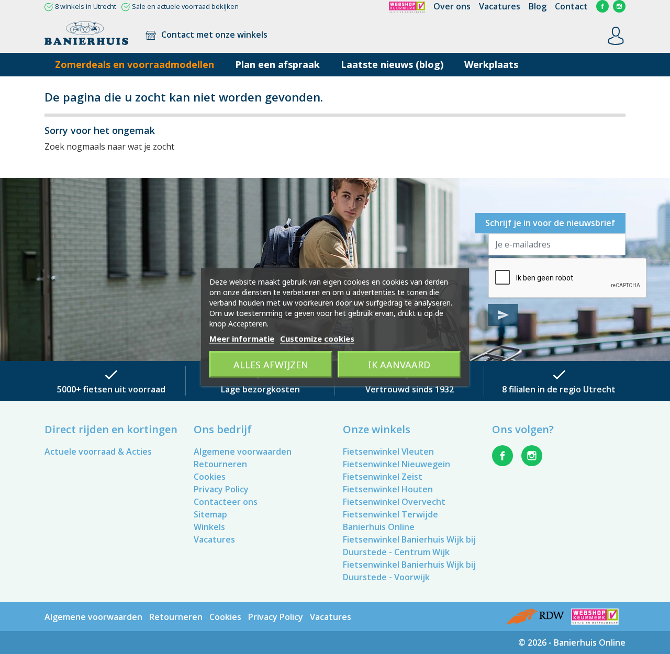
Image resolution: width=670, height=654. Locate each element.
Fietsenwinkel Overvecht (394, 502)
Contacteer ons (226, 502)
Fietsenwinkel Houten (388, 489)
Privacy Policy (221, 489)
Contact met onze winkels (213, 34)
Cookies (210, 476)
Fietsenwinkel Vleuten (388, 451)
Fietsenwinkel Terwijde (390, 514)
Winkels (209, 527)
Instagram (619, 6)
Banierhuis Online (379, 527)
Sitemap (210, 514)
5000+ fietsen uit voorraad (111, 389)
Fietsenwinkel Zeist (382, 476)
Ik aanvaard (399, 364)
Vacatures (499, 6)
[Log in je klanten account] (616, 35)
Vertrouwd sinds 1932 (409, 389)
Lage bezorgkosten (260, 389)
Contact (571, 6)
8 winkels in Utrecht (85, 6)
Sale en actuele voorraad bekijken (185, 6)
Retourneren (220, 464)
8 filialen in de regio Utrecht (559, 389)
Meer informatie (241, 338)
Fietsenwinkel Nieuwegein (396, 464)
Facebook (602, 6)
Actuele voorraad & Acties (98, 451)
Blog (537, 6)
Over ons (452, 6)
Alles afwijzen (270, 364)
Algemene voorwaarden (243, 451)
